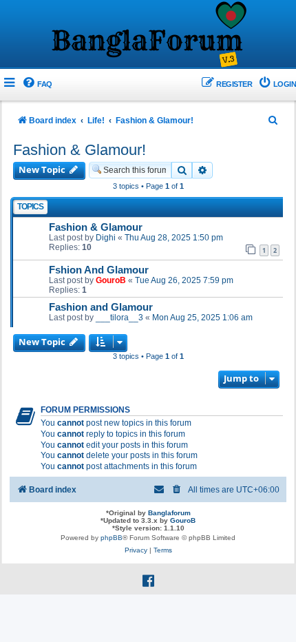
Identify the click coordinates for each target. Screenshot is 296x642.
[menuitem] (36, 84)
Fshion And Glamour (99, 270)
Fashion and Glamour (101, 307)
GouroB (111, 280)
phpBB (112, 537)
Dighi (106, 237)
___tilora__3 (119, 317)
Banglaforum (169, 513)
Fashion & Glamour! (79, 149)
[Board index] (148, 35)
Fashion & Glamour (95, 227)
